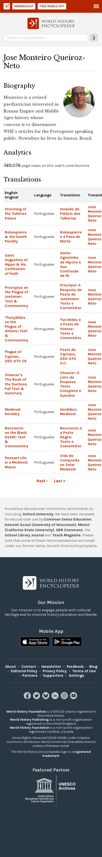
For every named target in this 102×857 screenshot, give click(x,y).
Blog (93, 666)
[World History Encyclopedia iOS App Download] (35, 642)
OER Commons (69, 530)
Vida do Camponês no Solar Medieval (69, 462)
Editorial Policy (24, 671)
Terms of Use (84, 671)
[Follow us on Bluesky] (46, 698)
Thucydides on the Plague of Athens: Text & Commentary (16, 328)
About (10, 666)
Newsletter (51, 666)
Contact (28, 666)
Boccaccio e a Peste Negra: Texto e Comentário (71, 437)
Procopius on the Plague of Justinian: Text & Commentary (16, 296)
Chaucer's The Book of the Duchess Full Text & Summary (16, 384)
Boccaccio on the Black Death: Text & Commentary (16, 437)
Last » (60, 480)
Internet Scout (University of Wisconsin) (40, 524)
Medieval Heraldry (12, 411)
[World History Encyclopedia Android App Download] (67, 642)
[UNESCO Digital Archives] (51, 790)
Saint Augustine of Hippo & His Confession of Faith (16, 264)
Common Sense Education (67, 519)
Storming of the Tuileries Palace (16, 213)
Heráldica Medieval (68, 411)
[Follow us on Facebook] (28, 698)
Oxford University (38, 514)
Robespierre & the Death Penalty (16, 236)
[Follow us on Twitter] (37, 698)
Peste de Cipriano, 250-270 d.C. (68, 356)
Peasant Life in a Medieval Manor (16, 462)
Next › (42, 480)
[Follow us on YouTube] (74, 698)
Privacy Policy (55, 671)
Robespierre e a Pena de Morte (71, 236)
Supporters (53, 675)
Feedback (75, 666)
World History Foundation (26, 712)
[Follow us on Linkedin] (55, 698)
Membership (23, 6)
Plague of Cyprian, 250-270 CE (16, 356)
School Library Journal (24, 535)
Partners (29, 675)
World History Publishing (29, 720)
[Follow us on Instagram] (65, 698)
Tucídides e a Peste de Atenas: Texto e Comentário (70, 328)
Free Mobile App (52, 6)
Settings (76, 675)
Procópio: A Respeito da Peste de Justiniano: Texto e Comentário (71, 296)
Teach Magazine (66, 535)
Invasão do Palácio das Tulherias (70, 213)
